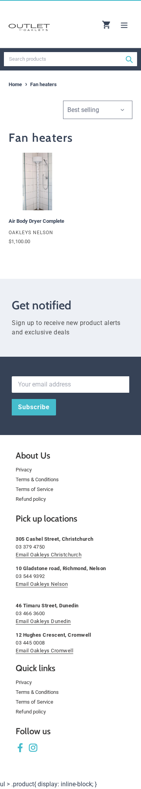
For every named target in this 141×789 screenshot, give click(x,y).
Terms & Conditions (37, 479)
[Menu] (124, 24)
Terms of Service (34, 489)
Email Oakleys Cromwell (44, 651)
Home (15, 84)
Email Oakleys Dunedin (43, 621)
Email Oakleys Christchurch (48, 555)
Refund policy (31, 499)
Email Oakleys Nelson (42, 584)
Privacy (24, 470)
